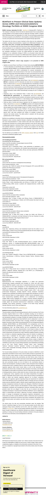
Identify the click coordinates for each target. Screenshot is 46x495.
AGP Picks (4, 2)
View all (43, 1)
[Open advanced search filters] (39, 16)
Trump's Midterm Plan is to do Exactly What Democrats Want (19, 2)
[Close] (23, 466)
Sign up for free (13, 489)
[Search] (36, 16)
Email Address (7, 483)
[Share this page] (43, 16)
